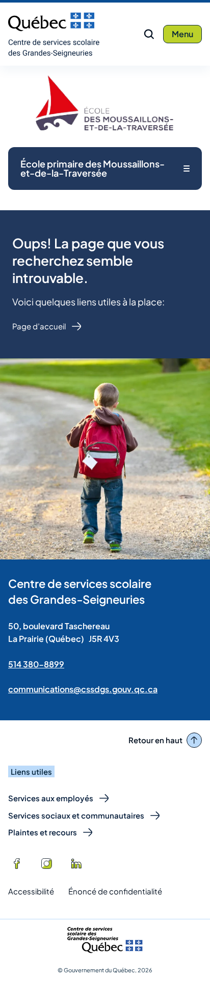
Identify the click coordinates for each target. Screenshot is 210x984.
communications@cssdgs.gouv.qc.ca (83, 689)
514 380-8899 (36, 664)
